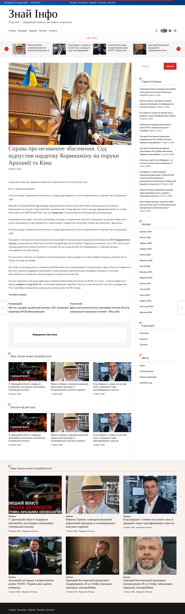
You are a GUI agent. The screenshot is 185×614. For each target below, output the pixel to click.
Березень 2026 (146, 260)
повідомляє (57, 212)
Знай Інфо (33, 13)
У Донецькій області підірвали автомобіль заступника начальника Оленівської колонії (27, 387)
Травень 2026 (146, 249)
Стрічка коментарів (148, 377)
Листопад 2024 (146, 306)
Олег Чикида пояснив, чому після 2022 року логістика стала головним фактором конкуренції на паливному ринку (158, 205)
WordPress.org (146, 383)
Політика (102, 2)
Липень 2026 (145, 237)
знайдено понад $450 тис (28, 284)
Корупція (93, 2)
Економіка (82, 2)
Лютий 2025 (145, 289)
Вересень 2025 (146, 278)
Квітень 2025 (145, 283)
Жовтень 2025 (146, 272)
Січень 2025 (145, 295)
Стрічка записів (146, 371)
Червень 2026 (146, 243)
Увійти (142, 365)
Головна (73, 2)
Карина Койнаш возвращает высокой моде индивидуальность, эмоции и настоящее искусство (156, 193)
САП (111, 239)
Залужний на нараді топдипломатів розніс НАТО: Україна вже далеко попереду (78, 49)
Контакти (111, 2)
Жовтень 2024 (146, 312)
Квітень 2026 (145, 255)
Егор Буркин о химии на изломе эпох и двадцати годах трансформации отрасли (39, 49)
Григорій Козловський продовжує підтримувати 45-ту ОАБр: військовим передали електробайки (160, 49)
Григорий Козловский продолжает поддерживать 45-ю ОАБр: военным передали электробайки (119, 50)
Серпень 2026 (146, 232)
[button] (6, 49)
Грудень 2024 (145, 301)
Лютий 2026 (145, 266)
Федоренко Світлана (44, 334)
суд (37, 205)
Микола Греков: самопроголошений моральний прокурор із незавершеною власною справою (69, 387)
